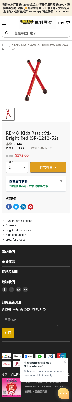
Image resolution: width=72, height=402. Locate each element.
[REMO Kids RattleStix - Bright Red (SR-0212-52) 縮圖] (8, 114)
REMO (17, 144)
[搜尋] (7, 33)
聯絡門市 (42, 186)
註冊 (8, 333)
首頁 (3, 47)
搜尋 (4, 374)
